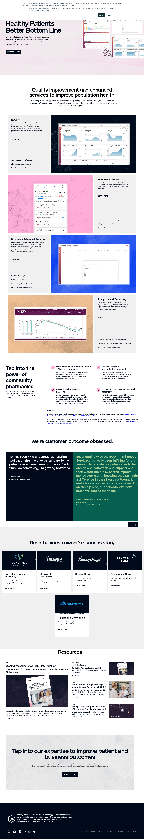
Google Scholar (66, 423)
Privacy (133, 831)
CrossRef (57, 423)
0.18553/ (73, 416)
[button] (130, 524)
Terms (127, 831)
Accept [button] (101, 15)
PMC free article (132, 421)
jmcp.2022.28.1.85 (82, 416)
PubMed (91, 416)
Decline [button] (110, 15)
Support (121, 831)
